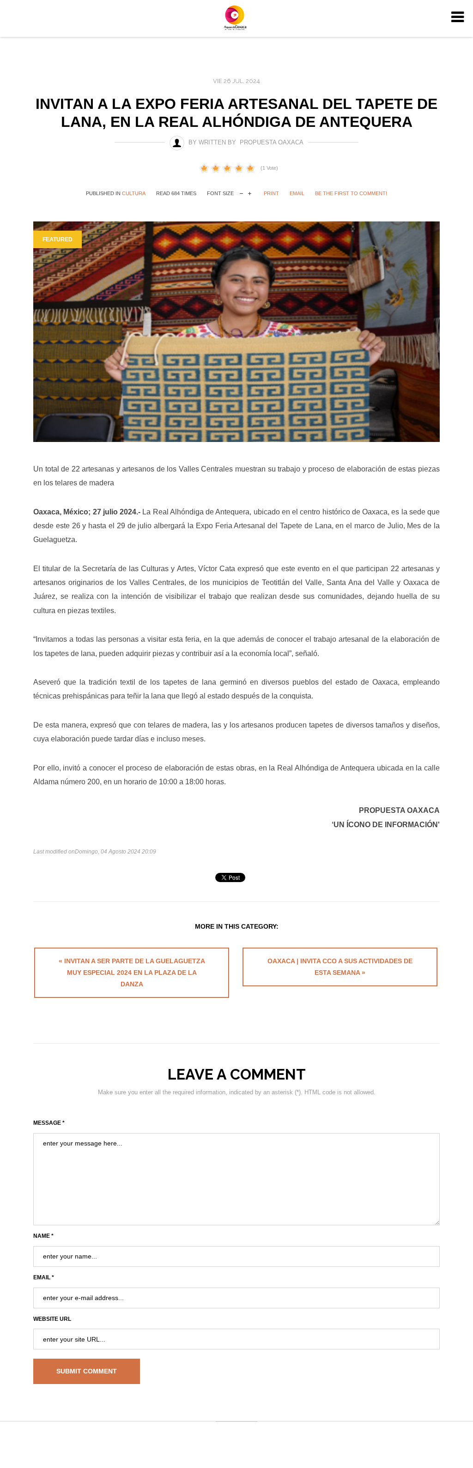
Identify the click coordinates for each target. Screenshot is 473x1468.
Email (297, 193)
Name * (43, 1236)
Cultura (134, 193)
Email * (43, 1277)
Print (271, 193)
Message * (49, 1123)
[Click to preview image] (236, 331)
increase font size (249, 192)
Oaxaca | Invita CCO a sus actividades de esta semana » (339, 966)
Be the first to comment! (351, 193)
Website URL (52, 1319)
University (236, 17)
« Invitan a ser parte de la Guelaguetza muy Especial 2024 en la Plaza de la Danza (132, 972)
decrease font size (241, 192)
